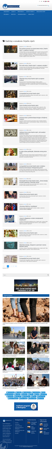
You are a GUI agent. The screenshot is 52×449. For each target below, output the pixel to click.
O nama (16, 422)
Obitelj (37, 394)
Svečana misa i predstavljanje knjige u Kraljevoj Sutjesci (33, 118)
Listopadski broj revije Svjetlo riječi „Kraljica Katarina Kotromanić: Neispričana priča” (32, 166)
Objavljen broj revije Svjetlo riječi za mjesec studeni (31, 79)
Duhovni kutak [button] (21, 14)
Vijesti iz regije (23, 398)
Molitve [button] (13, 14)
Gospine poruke (10, 394)
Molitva (31, 394)
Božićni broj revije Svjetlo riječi (28, 233)
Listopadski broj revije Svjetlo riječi (29, 93)
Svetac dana (18, 396)
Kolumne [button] (6, 14)
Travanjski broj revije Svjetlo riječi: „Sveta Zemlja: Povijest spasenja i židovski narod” (33, 181)
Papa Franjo (43, 394)
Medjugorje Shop (41, 11)
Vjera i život (31, 14)
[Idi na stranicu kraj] (16, 266)
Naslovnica (6, 11)
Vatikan (34, 396)
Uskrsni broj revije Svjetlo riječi (28, 194)
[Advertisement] (26, 25)
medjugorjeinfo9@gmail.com (28, 446)
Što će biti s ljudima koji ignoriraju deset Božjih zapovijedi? (46, 426)
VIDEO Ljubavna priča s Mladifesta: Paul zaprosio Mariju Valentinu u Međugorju (14, 355)
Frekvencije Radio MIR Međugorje (19, 431)
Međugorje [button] (20, 11)
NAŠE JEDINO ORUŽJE (46, 429)
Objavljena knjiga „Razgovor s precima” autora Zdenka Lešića (32, 245)
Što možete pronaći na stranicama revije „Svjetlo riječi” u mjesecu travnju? (33, 49)
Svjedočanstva (27, 396)
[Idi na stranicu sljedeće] (14, 266)
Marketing (17, 424)
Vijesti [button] (13, 11)
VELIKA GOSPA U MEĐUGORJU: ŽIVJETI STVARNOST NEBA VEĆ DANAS (12, 340)
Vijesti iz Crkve (42, 396)
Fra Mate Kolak (36, 392)
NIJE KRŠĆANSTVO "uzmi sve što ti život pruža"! (46, 433)
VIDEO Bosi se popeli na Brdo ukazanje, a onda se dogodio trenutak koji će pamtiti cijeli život (25, 323)
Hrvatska (18, 394)
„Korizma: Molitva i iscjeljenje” (28, 206)
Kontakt (16, 433)
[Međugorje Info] (11, 6)
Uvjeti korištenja (18, 425)
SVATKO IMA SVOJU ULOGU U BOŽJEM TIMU (33, 433)
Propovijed (10, 396)
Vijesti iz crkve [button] (30, 11)
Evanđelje (19, 392)
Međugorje (24, 394)
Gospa (43, 392)
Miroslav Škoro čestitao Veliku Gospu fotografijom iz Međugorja (35, 340)
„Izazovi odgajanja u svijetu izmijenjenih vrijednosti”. (31, 219)
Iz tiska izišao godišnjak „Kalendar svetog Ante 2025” (33, 152)
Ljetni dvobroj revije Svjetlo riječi (28, 105)
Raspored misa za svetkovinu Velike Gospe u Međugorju (13, 371)
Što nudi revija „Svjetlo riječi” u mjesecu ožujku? (33, 65)
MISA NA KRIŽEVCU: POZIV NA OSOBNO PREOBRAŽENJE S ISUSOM (36, 388)
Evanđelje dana (27, 392)
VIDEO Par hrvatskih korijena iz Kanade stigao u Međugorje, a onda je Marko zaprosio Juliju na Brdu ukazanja (38, 372)
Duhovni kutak (11, 392)
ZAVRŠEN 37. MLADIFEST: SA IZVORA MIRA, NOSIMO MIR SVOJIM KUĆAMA (13, 388)
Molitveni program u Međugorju (19, 428)
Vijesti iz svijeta (32, 398)
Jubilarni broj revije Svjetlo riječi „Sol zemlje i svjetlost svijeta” (32, 133)
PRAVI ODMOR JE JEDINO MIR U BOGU (34, 423)
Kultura (25, 46)
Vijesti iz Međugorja (13, 398)
